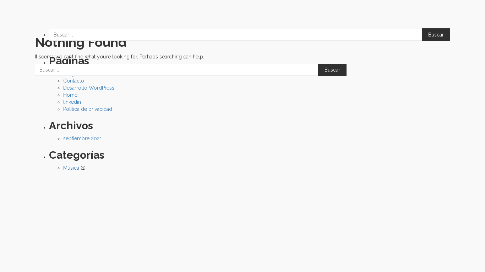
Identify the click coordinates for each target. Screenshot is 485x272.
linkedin (72, 102)
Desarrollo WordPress (88, 88)
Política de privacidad (87, 109)
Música (71, 168)
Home (70, 95)
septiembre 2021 (82, 138)
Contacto (73, 81)
